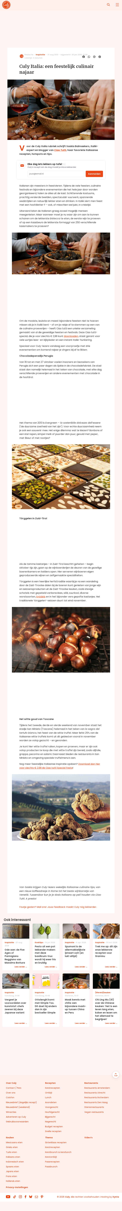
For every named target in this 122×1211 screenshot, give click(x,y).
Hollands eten (13, 1181)
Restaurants (91, 1083)
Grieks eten (12, 1147)
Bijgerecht (50, 1116)
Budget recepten (54, 1126)
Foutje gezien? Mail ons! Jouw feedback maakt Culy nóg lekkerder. (58, 907)
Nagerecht (50, 1121)
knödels (40, 596)
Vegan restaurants (94, 1112)
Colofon (10, 1097)
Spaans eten (12, 1166)
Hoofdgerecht (52, 1112)
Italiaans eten (13, 1156)
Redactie (29, 54)
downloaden (71, 336)
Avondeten (51, 1102)
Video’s (88, 1137)
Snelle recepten (53, 1131)
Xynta (115, 1196)
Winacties (11, 1112)
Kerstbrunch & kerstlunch (58, 1152)
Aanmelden (94, 173)
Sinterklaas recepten (56, 1142)
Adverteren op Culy (16, 1116)
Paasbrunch (51, 1166)
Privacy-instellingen (17, 1187)
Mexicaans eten (14, 1142)
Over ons (10, 1092)
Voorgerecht (51, 1107)
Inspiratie (40, 54)
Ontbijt (48, 1092)
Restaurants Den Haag (96, 1102)
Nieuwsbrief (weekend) (18, 1107)
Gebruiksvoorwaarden (17, 1121)
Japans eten (12, 1171)
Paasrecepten (52, 1161)
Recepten (50, 1083)
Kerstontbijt (51, 1156)
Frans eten (11, 1176)
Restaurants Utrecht (94, 1092)
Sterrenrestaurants (94, 1107)
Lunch (48, 1097)
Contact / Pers (13, 1087)
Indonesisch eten (15, 1161)
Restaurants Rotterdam (96, 1097)
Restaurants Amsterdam (97, 1087)
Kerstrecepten (52, 1087)
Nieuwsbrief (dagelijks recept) (21, 1102)
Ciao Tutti (60, 150)
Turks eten (11, 1152)
